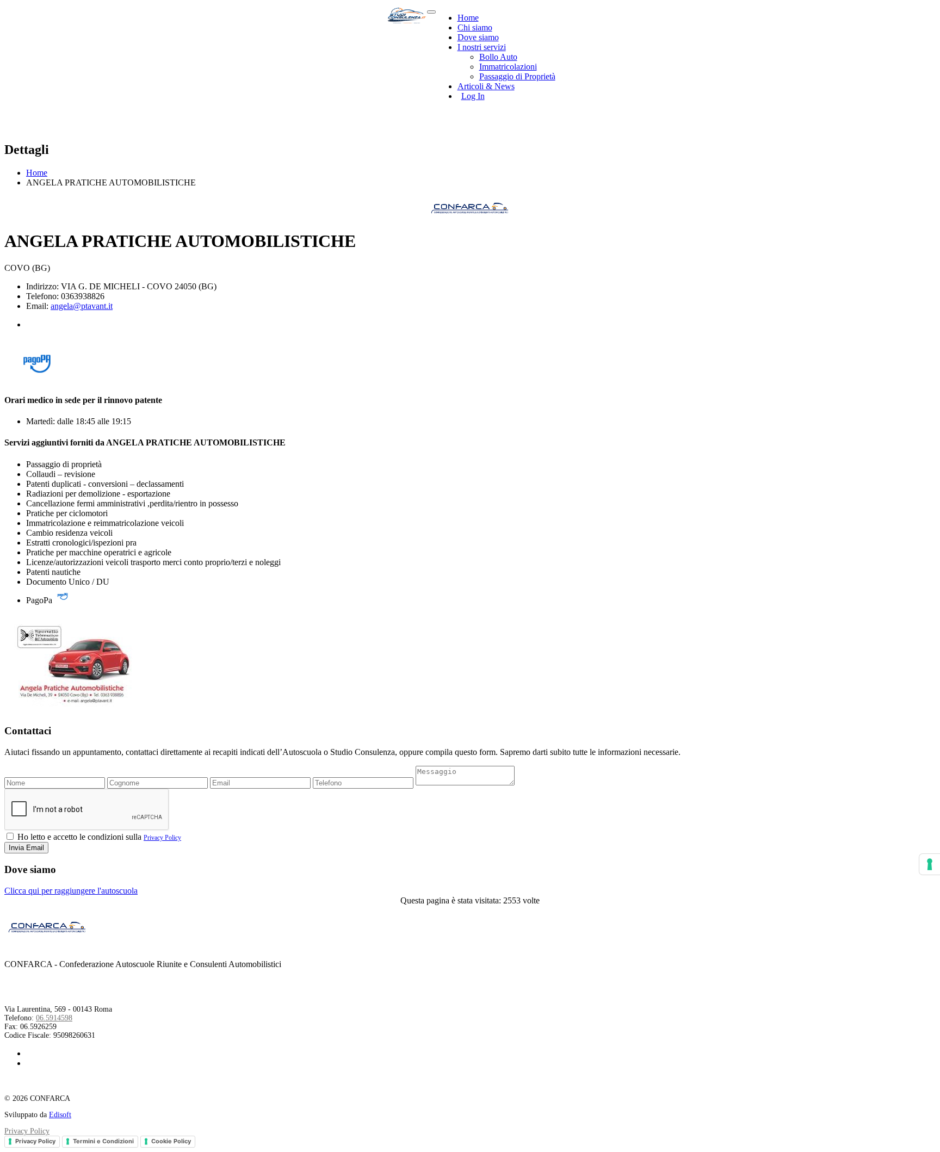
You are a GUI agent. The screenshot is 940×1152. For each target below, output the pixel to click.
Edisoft (60, 1115)
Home (468, 17)
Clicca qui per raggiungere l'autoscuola (71, 890)
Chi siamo (474, 27)
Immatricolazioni (508, 66)
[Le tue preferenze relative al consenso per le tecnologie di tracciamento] (929, 864)
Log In (473, 96)
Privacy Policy (162, 837)
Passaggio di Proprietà (517, 76)
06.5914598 (54, 1018)
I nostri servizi (481, 47)
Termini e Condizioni (103, 1141)
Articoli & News (486, 86)
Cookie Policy (171, 1141)
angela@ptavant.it (82, 306)
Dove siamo (478, 37)
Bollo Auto (498, 56)
